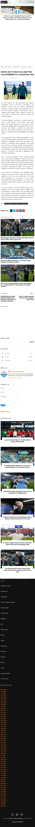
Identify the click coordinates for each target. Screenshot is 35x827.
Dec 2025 (3, 696)
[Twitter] (30, 2)
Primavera (3, 651)
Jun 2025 (3, 708)
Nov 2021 (3, 796)
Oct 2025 (3, 700)
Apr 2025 (3, 712)
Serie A (30, 66)
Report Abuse (5, 412)
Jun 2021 (3, 806)
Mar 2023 (3, 763)
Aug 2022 (3, 777)
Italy (2, 624)
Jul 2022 (3, 779)
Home (2, 66)
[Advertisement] (17, 41)
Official (2, 640)
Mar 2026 (3, 690)
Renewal (3, 657)
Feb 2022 (3, 790)
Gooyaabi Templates (17, 822)
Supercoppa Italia (5, 673)
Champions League (6, 586)
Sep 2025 (3, 702)
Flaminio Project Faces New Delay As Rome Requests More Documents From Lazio (17, 518)
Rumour (3, 662)
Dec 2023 (3, 745)
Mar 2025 (3, 714)
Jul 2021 (3, 804)
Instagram (18, 360)
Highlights (3, 618)
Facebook (18, 353)
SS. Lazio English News (17, 371)
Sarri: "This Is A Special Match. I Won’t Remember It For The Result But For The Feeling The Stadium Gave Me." (16, 285)
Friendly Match (4, 613)
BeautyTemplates (18, 818)
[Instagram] (32, 2)
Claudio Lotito (4, 591)
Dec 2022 (3, 769)
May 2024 (3, 734)
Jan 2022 (3, 792)
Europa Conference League (8, 602)
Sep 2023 (3, 751)
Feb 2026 (3, 692)
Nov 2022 (3, 771)
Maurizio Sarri (4, 629)
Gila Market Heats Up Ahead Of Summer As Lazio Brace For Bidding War (17, 492)
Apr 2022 (3, 785)
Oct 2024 (3, 724)
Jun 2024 (3, 732)
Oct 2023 (3, 749)
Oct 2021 (3, 798)
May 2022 (3, 783)
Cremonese (8, 66)
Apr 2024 (3, 737)
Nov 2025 (3, 698)
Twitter (18, 356)
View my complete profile (15, 378)
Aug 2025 (3, 704)
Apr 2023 (3, 761)
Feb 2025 (3, 716)
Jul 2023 (3, 755)
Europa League (4, 607)
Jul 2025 (3, 706)
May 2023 (3, 759)
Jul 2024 (3, 730)
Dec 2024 (3, 720)
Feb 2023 (3, 765)
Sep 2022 (3, 775)
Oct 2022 (3, 773)
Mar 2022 (3, 788)
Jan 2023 (3, 767)
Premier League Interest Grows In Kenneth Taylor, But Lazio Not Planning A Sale (17, 543)
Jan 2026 (3, 694)
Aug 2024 (3, 728)
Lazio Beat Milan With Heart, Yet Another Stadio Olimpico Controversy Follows (15, 261)
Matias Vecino (15, 66)
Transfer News (4, 678)
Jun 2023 (3, 757)
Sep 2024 (3, 726)
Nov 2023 (3, 747)
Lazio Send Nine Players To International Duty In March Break (17, 440)
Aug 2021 (3, 802)
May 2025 (3, 710)
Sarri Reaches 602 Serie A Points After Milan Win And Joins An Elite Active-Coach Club (17, 238)
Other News (24, 66)
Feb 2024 (3, 741)
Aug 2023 (3, 753)
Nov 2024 (3, 722)
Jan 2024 (3, 743)
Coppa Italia (4, 596)
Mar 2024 (3, 739)
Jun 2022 (3, 781)
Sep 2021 (3, 800)
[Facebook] (28, 2)
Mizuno (3, 635)
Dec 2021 (3, 794)
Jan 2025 (3, 718)
